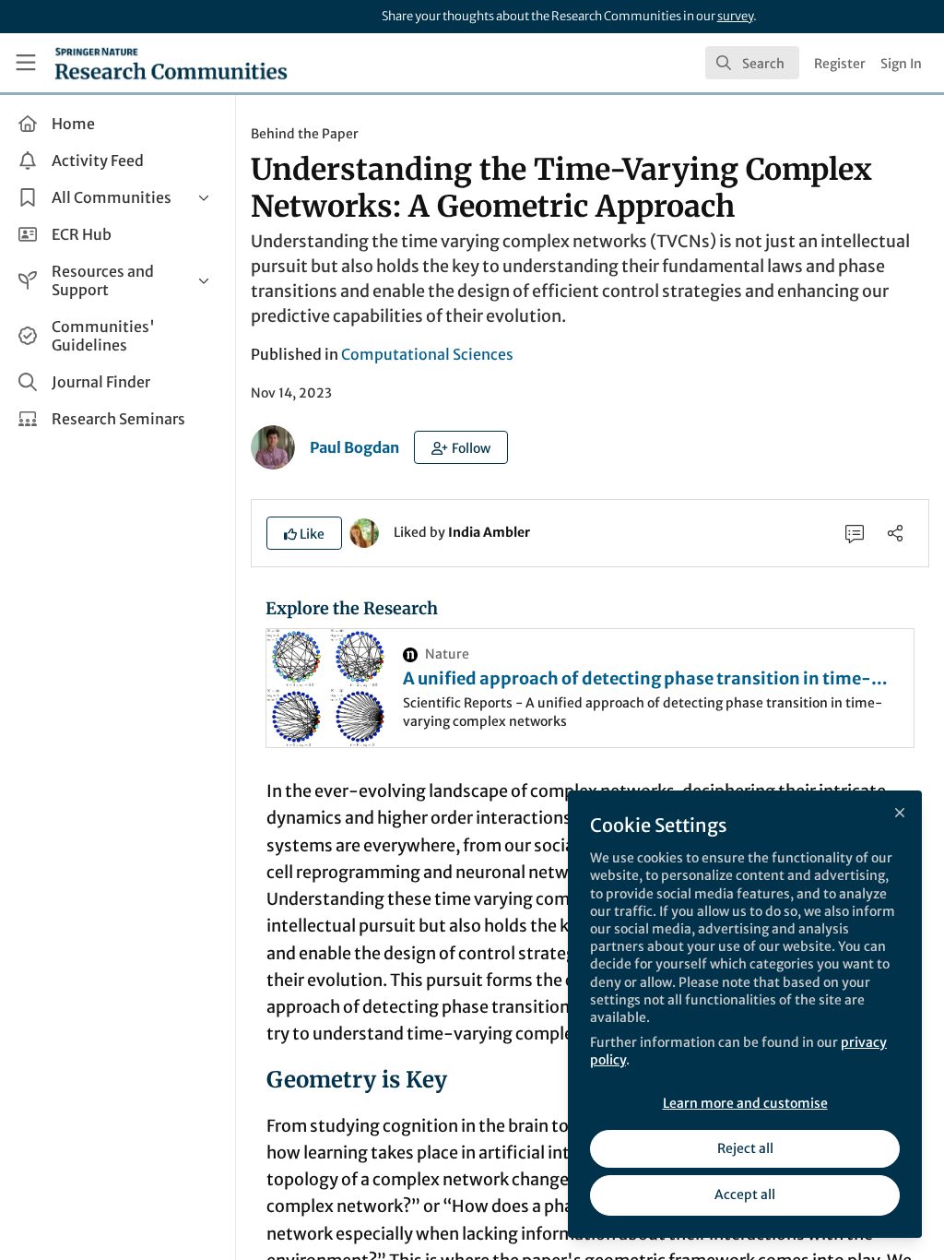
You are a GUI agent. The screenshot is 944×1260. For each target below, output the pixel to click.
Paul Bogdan (354, 447)
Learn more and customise (745, 1103)
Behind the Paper (305, 133)
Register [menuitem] (840, 63)
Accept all (744, 1194)
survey (735, 16)
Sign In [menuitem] (901, 63)
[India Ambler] (364, 531)
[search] (752, 62)
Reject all (745, 1148)
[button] (461, 447)
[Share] (895, 533)
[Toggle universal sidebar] (26, 63)
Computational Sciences (427, 354)
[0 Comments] (854, 533)
